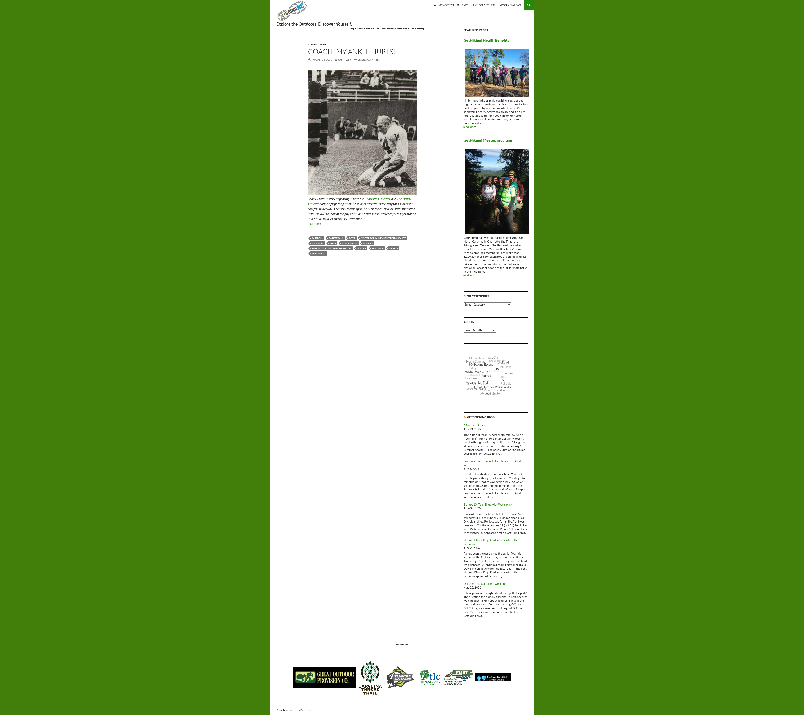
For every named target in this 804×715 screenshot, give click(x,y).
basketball (336, 238)
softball (377, 248)
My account (446, 5)
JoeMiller (344, 59)
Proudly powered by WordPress (293, 709)
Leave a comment (368, 59)
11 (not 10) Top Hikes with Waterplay (488, 504)
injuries (368, 243)
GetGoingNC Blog (481, 417)
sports (393, 248)
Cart (465, 5)
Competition (317, 44)
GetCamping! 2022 (510, 5)
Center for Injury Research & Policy (383, 238)
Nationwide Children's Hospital (331, 248)
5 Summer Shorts (475, 425)
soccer (361, 248)
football (318, 243)
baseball (317, 238)
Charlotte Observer (378, 199)
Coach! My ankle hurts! (352, 51)
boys (352, 238)
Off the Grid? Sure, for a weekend (485, 583)
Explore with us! (484, 5)
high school (349, 243)
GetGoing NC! (292, 12)
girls (333, 243)
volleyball (319, 253)
